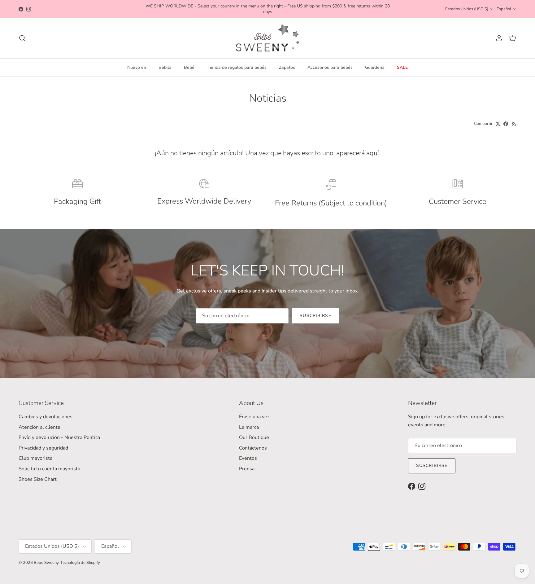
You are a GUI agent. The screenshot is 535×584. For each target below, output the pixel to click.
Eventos (248, 458)
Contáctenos (253, 448)
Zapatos (287, 67)
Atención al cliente (39, 427)
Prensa (246, 468)
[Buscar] (22, 38)
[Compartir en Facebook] (505, 123)
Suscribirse (315, 315)
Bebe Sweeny (46, 562)
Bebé (189, 67)
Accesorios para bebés (330, 67)
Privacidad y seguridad (43, 448)
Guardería (375, 67)
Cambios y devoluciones (45, 416)
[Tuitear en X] (498, 123)
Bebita (165, 67)
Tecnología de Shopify (80, 562)
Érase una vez (254, 416)
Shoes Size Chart (38, 479)
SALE (402, 67)
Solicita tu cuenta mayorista (49, 468)
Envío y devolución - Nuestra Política (59, 437)
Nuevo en (136, 67)
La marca (249, 427)
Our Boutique (254, 437)
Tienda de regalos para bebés (237, 67)
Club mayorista (35, 458)
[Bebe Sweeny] (267, 38)
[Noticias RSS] (514, 123)
